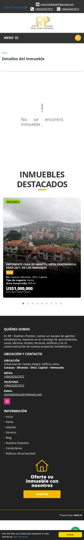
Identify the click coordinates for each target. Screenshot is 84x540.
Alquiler (11, 427)
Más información (20, 536)
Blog (9, 437)
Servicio (11, 432)
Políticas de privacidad (20, 453)
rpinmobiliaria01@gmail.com (57, 4)
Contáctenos (14, 448)
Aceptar (70, 534)
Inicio (4, 52)
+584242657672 (44, 9)
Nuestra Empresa (17, 443)
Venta (9, 422)
